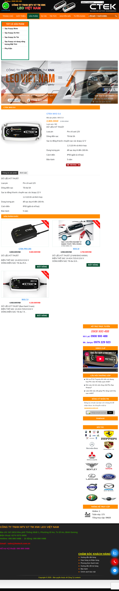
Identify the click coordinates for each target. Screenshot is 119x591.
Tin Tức (53, 16)
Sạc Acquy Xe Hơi (12, 33)
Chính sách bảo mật (88, 572)
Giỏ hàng (102, 16)
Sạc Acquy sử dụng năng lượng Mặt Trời (15, 42)
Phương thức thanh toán (90, 563)
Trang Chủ (8, 16)
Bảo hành (84, 569)
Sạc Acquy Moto (11, 28)
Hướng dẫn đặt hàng (88, 557)
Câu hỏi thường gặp (100, 376)
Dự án (44, 16)
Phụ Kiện (8, 48)
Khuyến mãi (65, 16)
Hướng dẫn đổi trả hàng (89, 566)
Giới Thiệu (21, 16)
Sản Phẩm (33, 16)
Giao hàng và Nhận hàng (90, 560)
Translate (93, 5)
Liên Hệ (91, 16)
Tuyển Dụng (79, 16)
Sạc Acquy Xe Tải (12, 37)
